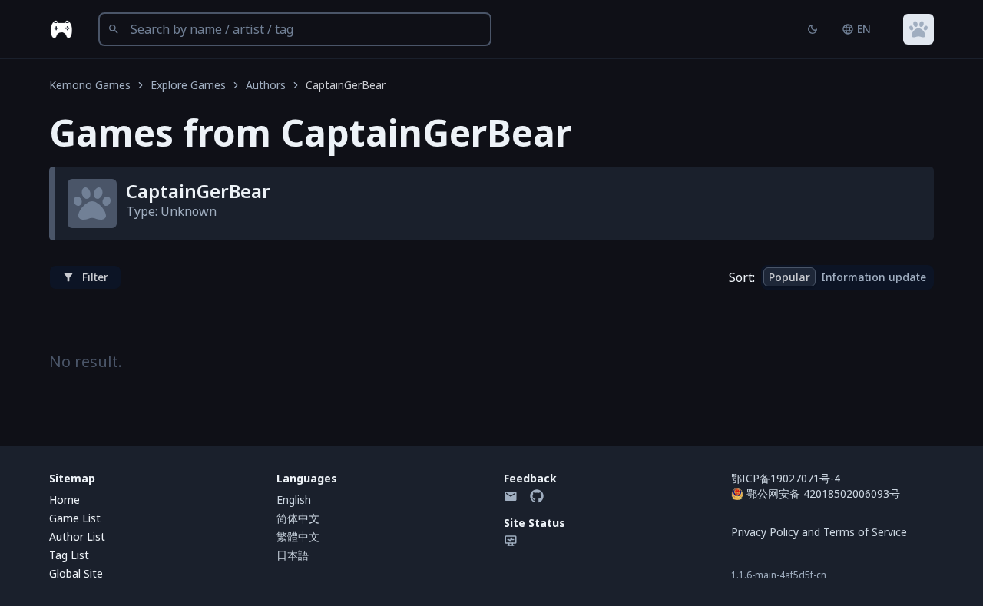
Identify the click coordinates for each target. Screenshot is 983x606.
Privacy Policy (765, 532)
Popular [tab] (789, 277)
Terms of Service (865, 532)
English (293, 499)
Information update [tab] (873, 277)
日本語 (292, 555)
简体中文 (297, 518)
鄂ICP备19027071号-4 (785, 478)
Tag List (69, 555)
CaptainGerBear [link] (346, 85)
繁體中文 (297, 536)
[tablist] (847, 277)
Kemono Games (90, 85)
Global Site (76, 573)
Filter (95, 277)
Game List (75, 518)
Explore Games (188, 85)
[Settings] (918, 29)
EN (864, 29)
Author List (77, 536)
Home (64, 499)
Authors (266, 85)
